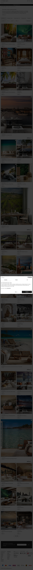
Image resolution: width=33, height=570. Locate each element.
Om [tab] (27, 279)
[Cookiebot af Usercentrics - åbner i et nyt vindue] (28, 277)
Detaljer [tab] (16, 279)
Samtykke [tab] (5, 279)
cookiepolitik (8, 288)
